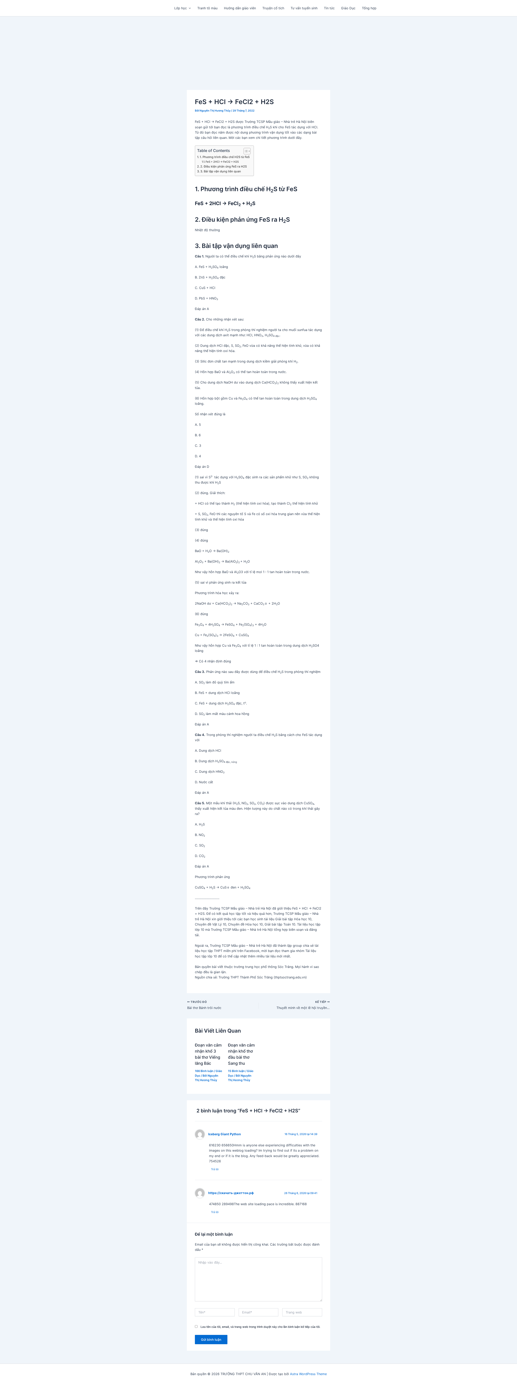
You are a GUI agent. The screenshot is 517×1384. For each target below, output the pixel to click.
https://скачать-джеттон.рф (231, 1193)
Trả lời (215, 1169)
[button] (189, 8)
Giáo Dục (348, 8)
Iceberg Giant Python (224, 1134)
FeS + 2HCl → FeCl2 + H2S (222, 161)
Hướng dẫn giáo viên (240, 8)
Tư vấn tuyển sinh (304, 8)
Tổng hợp (369, 8)
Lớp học (180, 8)
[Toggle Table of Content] (245, 151)
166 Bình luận (204, 1071)
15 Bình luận (236, 1071)
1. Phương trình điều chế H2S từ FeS (225, 157)
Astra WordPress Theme (308, 1374)
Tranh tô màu (207, 8)
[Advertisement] (258, 46)
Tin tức (329, 8)
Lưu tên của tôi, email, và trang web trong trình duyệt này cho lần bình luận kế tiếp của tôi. (260, 1326)
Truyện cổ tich (273, 8)
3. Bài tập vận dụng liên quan (220, 171)
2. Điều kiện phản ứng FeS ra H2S (223, 166)
